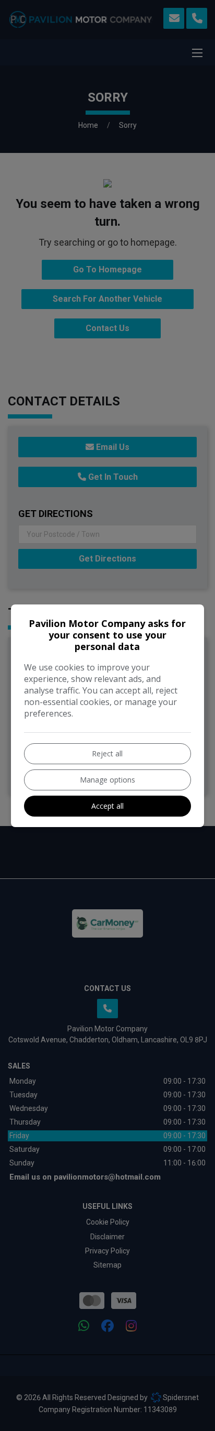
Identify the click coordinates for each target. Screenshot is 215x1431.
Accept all (107, 806)
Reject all (107, 753)
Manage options (107, 780)
